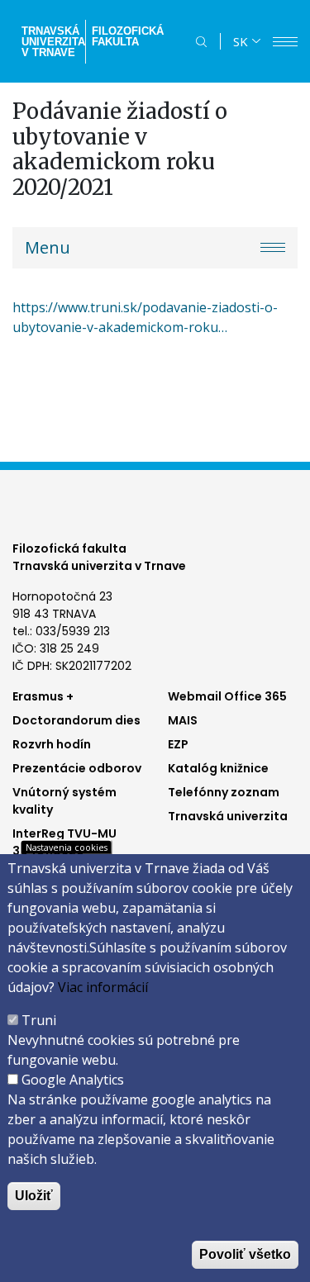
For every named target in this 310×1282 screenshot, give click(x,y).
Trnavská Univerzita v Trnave (51, 42)
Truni (38, 1020)
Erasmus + (43, 696)
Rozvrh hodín (51, 744)
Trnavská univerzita (228, 816)
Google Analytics (72, 1080)
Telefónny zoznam (223, 792)
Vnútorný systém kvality (64, 801)
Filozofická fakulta (128, 36)
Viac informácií (103, 987)
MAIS (183, 720)
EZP (178, 744)
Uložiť (34, 1196)
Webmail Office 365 (227, 696)
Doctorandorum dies (76, 720)
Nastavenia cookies (66, 847)
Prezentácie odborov (76, 768)
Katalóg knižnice (218, 768)
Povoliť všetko (245, 1254)
